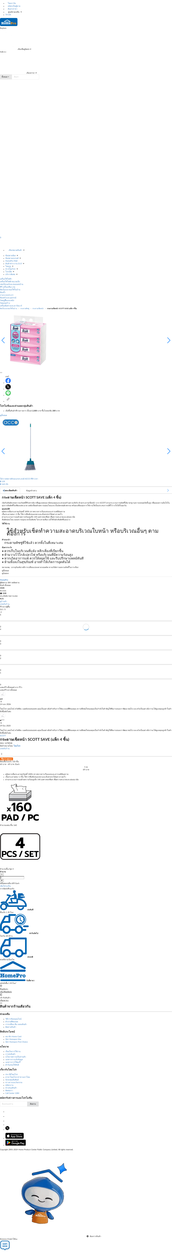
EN (9, 15)
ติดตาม (33, 1104)
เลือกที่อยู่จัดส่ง (23, 49)
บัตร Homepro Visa (13, 1039)
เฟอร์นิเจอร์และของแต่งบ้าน (11, 284)
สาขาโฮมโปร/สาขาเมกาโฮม (17, 1077)
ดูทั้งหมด (3, 415)
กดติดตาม (15, 583)
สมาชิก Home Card (13, 1037)
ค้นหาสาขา (12, 9)
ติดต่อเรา (9, 1091)
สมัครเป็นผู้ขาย (13, 6)
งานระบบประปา (7, 295)
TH (6, 15)
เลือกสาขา (30, 73)
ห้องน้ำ (3, 292)
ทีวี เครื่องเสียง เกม (7, 287)
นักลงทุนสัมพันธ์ (12, 1080)
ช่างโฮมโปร (10, 269)
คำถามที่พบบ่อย (11, 1022)
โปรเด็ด (8, 272)
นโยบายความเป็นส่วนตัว (15, 1057)
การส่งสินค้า (10, 1054)
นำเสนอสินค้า (11, 1088)
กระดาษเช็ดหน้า (38, 308)
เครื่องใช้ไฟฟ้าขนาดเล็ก (10, 282)
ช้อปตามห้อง (10, 256)
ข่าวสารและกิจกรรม (13, 1082)
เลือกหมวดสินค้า (15, 250)
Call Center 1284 (12, 1093)
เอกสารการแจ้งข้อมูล (14, 1060)
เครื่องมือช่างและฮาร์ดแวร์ (11, 306)
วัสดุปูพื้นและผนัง (7, 300)
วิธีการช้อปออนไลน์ (13, 1019)
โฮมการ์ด (11, 3)
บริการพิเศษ (10, 274)
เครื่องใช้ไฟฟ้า (6, 279)
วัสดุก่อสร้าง (5, 303)
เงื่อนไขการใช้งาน (13, 1051)
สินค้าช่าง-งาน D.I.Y (13, 264)
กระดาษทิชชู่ (24, 308)
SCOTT (3, 736)
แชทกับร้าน (5, 604)
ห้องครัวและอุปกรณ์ (8, 298)
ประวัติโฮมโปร (11, 1074)
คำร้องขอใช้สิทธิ (12, 1065)
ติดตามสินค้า (10, 1027)
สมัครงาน (9, 1085)
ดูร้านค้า (3, 601)
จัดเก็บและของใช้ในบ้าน (10, 290)
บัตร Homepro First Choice (16, 1042)
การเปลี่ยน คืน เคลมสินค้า (16, 1024)
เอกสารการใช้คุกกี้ (12, 1062)
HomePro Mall (11, 261)
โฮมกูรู (8, 266)
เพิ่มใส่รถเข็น (5, 886)
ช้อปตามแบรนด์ (12, 258)
